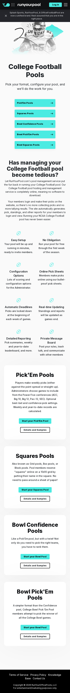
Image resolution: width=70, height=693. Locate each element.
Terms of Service (18, 674)
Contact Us (39, 678)
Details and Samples (35, 430)
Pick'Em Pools (25, 103)
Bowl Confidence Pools (30, 124)
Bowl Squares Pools (28, 145)
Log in (55, 4)
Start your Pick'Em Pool (35, 421)
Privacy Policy (38, 674)
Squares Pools (25, 113)
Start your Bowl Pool (35, 556)
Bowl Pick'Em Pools (28, 134)
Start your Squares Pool (35, 489)
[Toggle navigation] (64, 5)
